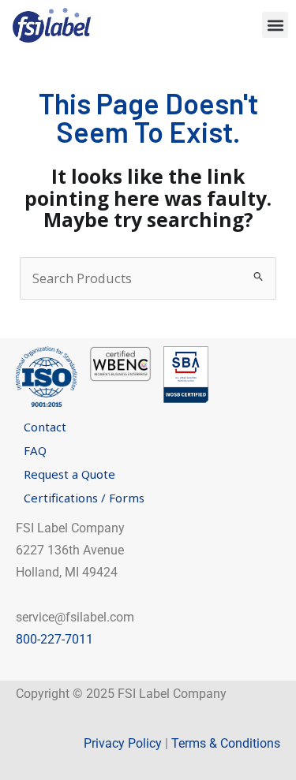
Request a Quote (69, 474)
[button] (275, 25)
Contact (45, 427)
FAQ (35, 450)
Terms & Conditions (225, 743)
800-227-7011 (54, 639)
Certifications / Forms (84, 498)
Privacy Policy (123, 743)
